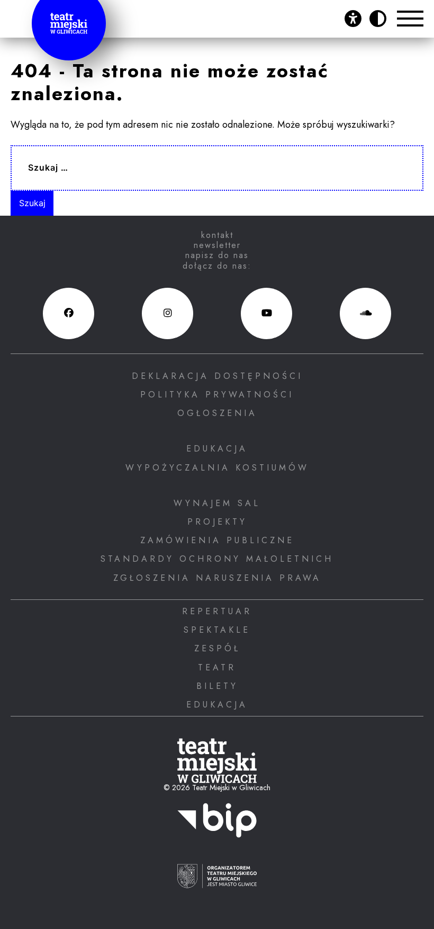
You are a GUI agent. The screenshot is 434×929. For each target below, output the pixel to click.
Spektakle (217, 630)
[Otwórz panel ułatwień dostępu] (353, 18)
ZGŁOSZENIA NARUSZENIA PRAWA (217, 578)
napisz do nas (217, 255)
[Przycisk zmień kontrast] (377, 18)
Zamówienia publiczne (217, 540)
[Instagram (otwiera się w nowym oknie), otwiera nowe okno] (167, 313)
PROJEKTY (217, 522)
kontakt (217, 235)
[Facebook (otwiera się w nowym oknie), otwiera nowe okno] (68, 313)
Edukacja (217, 449)
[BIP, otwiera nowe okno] (217, 826)
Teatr (217, 667)
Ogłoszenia (217, 413)
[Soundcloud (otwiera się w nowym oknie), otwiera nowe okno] (365, 313)
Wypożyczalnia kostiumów (217, 468)
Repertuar (217, 611)
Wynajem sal (217, 503)
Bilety (217, 686)
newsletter (217, 245)
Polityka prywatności (217, 395)
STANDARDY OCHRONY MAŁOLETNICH (217, 559)
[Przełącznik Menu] (410, 18)
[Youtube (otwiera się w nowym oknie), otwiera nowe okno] (266, 313)
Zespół (217, 648)
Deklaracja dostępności (217, 376)
